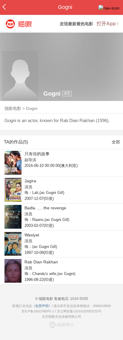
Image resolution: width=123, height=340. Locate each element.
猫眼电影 (12, 108)
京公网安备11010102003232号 (79, 311)
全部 (116, 142)
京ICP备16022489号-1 (37, 311)
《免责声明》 (42, 306)
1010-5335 (78, 299)
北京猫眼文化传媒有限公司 (61, 316)
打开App (106, 23)
